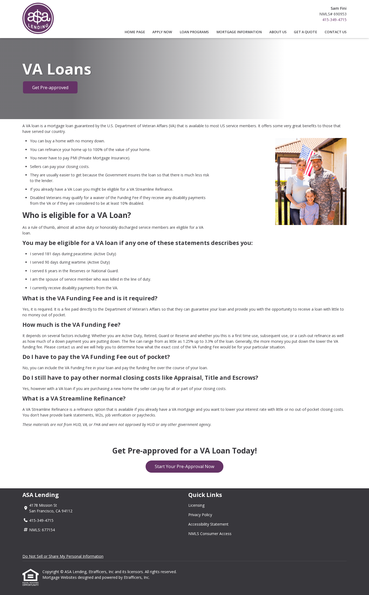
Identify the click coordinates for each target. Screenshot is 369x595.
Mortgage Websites (60, 577)
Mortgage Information (239, 32)
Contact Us (336, 32)
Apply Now (162, 32)
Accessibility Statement (208, 524)
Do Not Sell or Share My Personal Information (62, 556)
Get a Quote (305, 32)
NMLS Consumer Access (210, 533)
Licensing (196, 505)
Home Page (135, 32)
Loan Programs (194, 32)
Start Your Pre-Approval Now (184, 466)
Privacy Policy (200, 514)
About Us (278, 32)
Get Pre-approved (50, 87)
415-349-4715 (334, 19)
